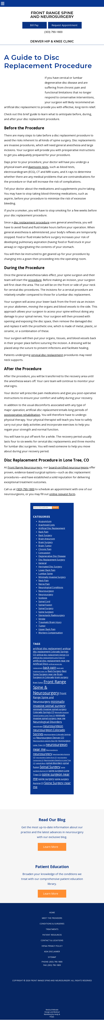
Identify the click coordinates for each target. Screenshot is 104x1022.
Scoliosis (42, 597)
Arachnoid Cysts (46, 524)
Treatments (52, 929)
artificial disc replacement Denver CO (53, 655)
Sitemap (52, 957)
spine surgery (46, 779)
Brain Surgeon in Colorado (48, 676)
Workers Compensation (50, 632)
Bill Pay (34, 25)
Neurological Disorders (47, 722)
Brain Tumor (45, 545)
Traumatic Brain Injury (49, 622)
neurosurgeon (53, 726)
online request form (62, 494)
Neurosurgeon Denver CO (50, 737)
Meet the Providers (52, 918)
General (42, 563)
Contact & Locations (52, 940)
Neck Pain (43, 580)
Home (52, 912)
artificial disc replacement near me (51, 660)
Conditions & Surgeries (52, 923)
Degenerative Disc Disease (52, 556)
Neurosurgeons (52, 750)
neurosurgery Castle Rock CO (46, 757)
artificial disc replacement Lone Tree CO (49, 658)
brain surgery (61, 677)
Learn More (50, 847)
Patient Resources (52, 934)
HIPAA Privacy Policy (52, 946)
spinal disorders (54, 763)
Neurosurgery (45, 594)
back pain (49, 667)
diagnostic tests (38, 167)
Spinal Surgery (45, 608)
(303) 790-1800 (53, 32)
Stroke (41, 618)
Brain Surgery (45, 542)
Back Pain (43, 531)
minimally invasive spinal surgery (49, 703)
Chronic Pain (44, 549)
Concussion (44, 552)
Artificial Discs (40, 663)
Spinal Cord (44, 601)
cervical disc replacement (47, 355)
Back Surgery (45, 535)
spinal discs (41, 763)
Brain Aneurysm (46, 538)
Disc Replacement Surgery (51, 559)
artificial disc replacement (47, 648)
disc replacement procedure (31, 222)
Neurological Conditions (50, 587)
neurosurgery (42, 754)
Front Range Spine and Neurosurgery (49, 697)
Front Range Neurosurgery (25, 467)
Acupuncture (44, 521)
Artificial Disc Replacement (51, 528)
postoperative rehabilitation (22, 415)
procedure (35, 280)
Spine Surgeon (45, 611)
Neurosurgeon (46, 590)
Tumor (42, 625)
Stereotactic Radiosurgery (51, 615)
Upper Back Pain (46, 629)
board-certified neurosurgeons (69, 467)
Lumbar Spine (45, 573)
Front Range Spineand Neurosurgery (52, 14)
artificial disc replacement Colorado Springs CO (52, 651)
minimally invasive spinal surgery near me (49, 717)
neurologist (38, 726)
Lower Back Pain (46, 570)
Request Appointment (64, 25)
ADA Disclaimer (52, 951)
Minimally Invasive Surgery (52, 577)
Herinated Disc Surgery (50, 566)
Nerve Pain (44, 584)
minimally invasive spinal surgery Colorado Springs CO (49, 711)
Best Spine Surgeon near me (49, 673)
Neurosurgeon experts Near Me (45, 741)
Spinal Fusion (45, 604)
